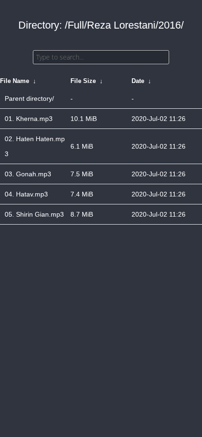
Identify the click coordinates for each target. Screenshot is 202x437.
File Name (14, 80)
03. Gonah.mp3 (28, 174)
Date (138, 80)
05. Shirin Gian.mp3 (34, 214)
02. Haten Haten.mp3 (35, 146)
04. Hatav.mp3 (26, 194)
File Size (83, 80)
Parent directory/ (29, 98)
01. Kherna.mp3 (29, 118)
